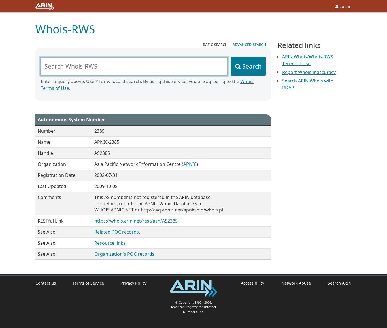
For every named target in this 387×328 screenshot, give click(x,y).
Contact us (45, 283)
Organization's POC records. (125, 254)
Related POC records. (117, 232)
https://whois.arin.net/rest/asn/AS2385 (136, 221)
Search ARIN (340, 283)
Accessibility (252, 283)
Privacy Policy (133, 283)
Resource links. (110, 243)
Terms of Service (88, 283)
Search (251, 66)
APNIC (190, 164)
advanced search (249, 44)
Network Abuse (296, 283)
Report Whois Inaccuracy (309, 72)
